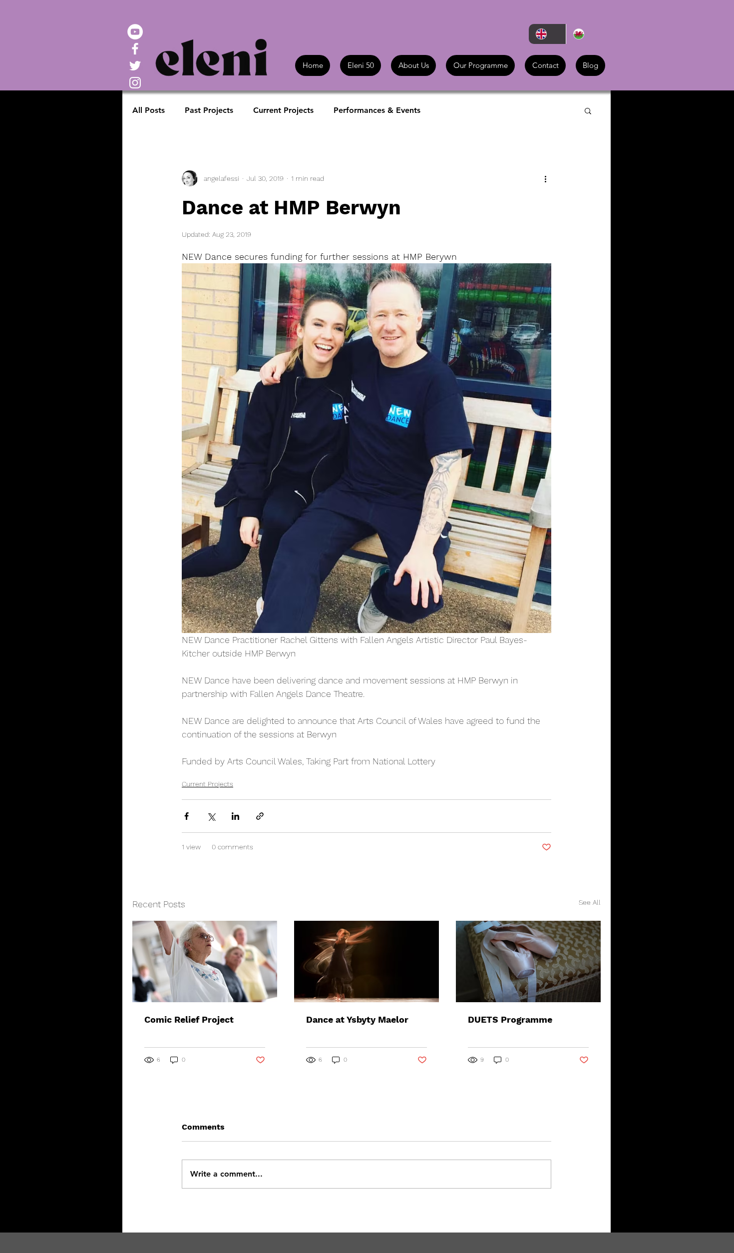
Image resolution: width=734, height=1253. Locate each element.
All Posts (148, 110)
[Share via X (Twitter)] (211, 816)
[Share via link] (260, 816)
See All (590, 902)
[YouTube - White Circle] (135, 31)
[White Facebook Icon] (135, 48)
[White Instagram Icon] (135, 82)
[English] (547, 34)
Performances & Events (377, 110)
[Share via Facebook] (186, 816)
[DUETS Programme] (528, 961)
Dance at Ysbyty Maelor (357, 1019)
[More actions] (545, 178)
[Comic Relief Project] (204, 961)
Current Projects (283, 110)
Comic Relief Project (189, 1019)
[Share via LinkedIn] (235, 816)
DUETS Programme (510, 1019)
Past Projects (209, 110)
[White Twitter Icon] (135, 65)
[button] (588, 110)
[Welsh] (584, 34)
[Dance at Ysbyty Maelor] (366, 961)
